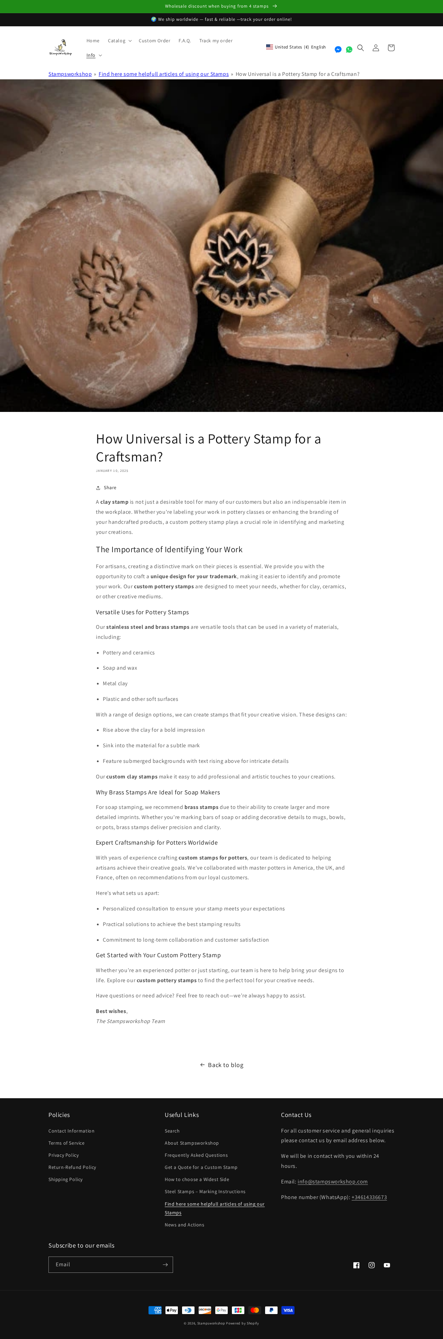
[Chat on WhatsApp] (349, 49)
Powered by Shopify (242, 1323)
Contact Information (71, 1131)
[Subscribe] (165, 1265)
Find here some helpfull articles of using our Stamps (164, 74)
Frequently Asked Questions (196, 1155)
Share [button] (110, 487)
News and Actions (185, 1225)
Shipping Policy (65, 1179)
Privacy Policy (63, 1155)
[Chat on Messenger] (338, 49)
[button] (119, 40)
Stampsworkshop (70, 74)
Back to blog (225, 1065)
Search (172, 1131)
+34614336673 (369, 1197)
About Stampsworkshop (192, 1143)
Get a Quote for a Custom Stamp (201, 1167)
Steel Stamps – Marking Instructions (205, 1191)
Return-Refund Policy (72, 1167)
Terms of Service (66, 1143)
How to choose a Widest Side (197, 1179)
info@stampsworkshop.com (333, 1181)
